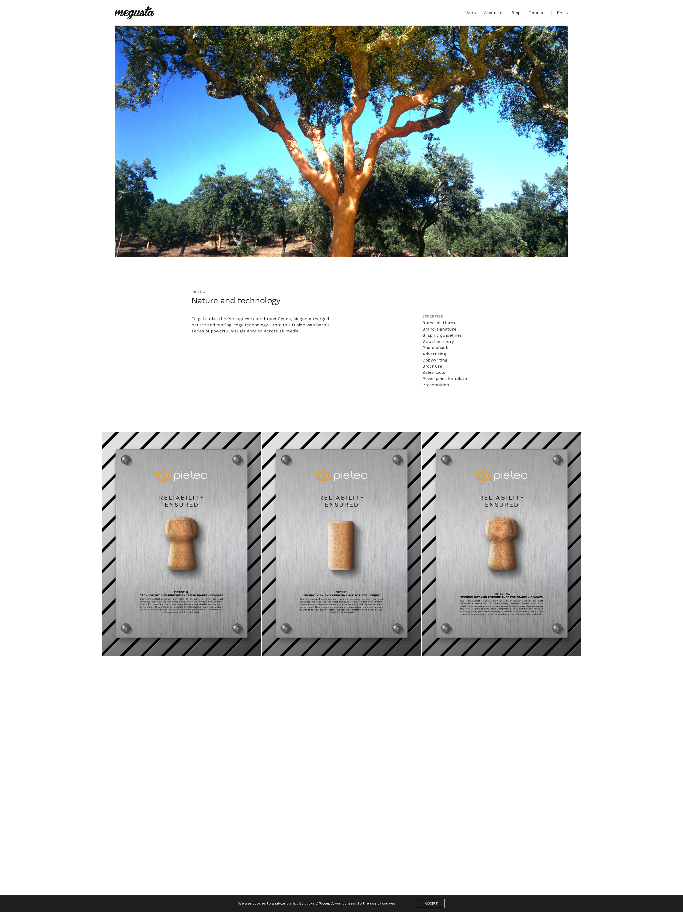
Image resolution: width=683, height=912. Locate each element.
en (560, 12)
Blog (516, 12)
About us (493, 12)
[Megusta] (134, 12)
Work (470, 12)
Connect (537, 12)
